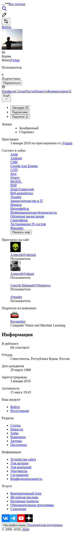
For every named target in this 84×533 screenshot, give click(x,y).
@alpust (28, 274)
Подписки (20, 116)
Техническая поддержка (44, 525)
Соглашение (19, 475)
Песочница (18, 445)
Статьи (20, 91)
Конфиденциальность (26, 479)
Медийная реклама (24, 497)
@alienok (29, 255)
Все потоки (17, 4)
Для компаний (20, 467)
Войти (15, 407)
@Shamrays (42, 285)
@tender (16, 297)
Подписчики (20, 112)
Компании (18, 437)
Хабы (14, 433)
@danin (67, 143)
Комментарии (60, 91)
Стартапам (18, 509)
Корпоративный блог (26, 493)
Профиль (8, 91)
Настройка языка (14, 525)
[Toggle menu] (3, 5)
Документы (18, 471)
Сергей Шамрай (22, 285)
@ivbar (14, 60)
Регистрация (19, 411)
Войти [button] (6, 27)
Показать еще (21, 232)
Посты (30, 91)
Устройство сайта (23, 459)
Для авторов (19, 463)
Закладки (20, 107)
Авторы (16, 441)
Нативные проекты (24, 501)
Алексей (16, 255)
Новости (41, 91)
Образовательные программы (32, 505)
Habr (25, 529)
